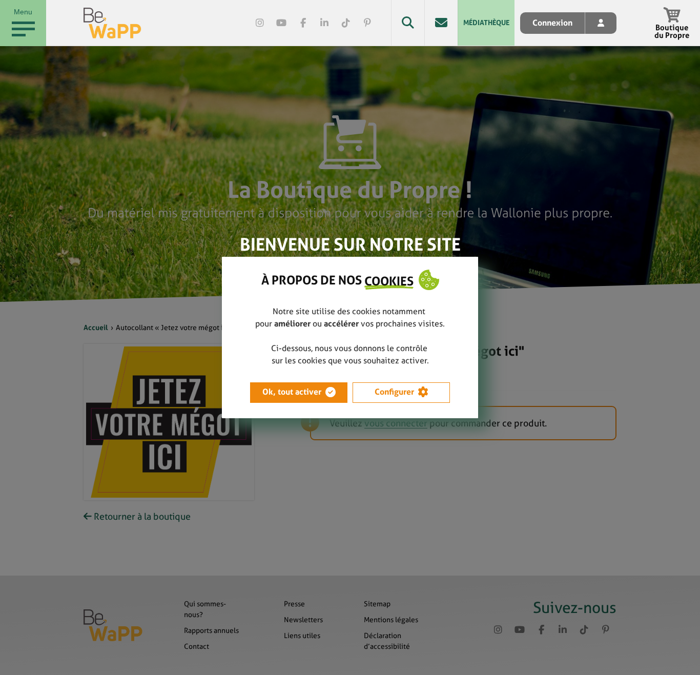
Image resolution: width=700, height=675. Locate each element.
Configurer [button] (394, 392)
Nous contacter (441, 23)
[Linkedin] (324, 23)
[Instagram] (260, 23)
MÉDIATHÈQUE (486, 22)
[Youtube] (281, 23)
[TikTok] (346, 23)
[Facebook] (303, 23)
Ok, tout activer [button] (291, 392)
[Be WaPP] (112, 23)
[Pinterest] (367, 23)
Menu (23, 12)
